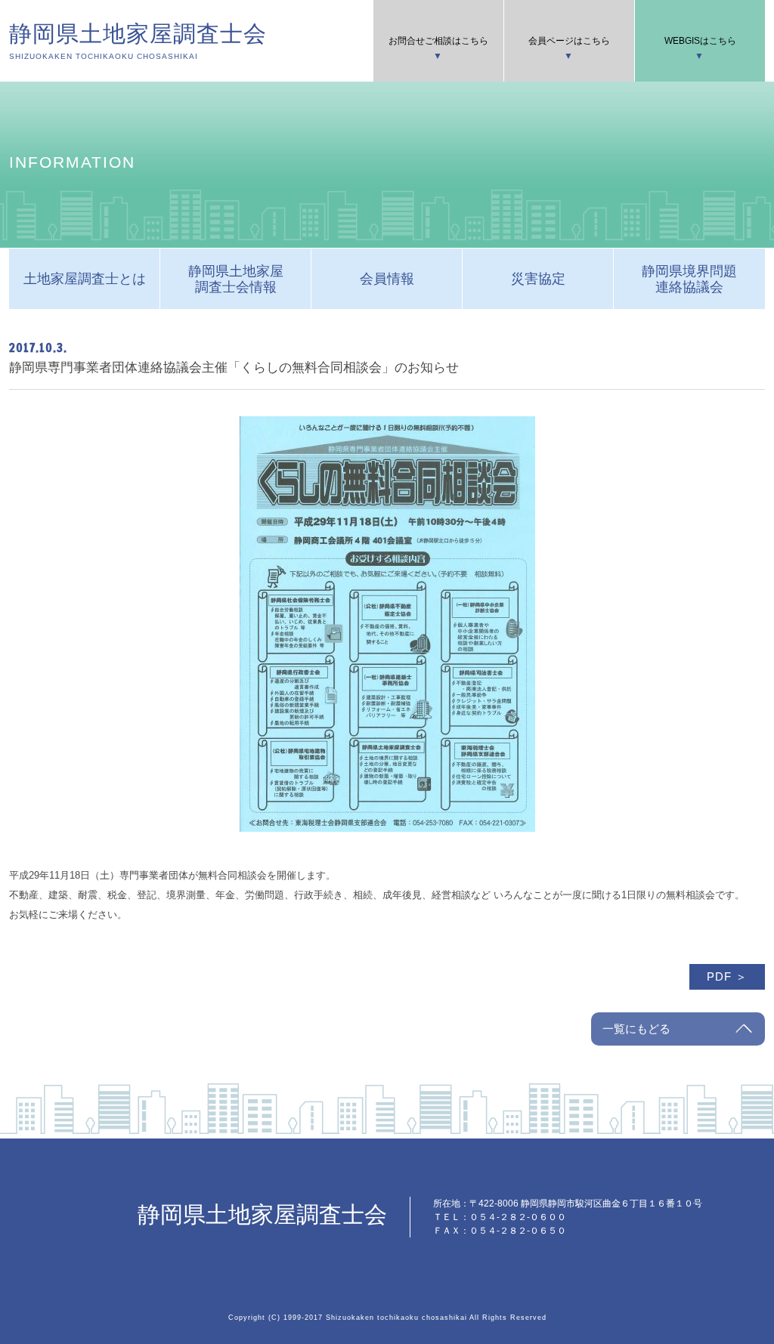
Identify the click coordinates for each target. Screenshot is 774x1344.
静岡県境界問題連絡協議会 (689, 279)
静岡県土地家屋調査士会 (138, 40)
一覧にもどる (636, 1028)
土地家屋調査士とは (84, 278)
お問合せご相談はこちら (438, 41)
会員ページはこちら (569, 41)
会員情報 (387, 278)
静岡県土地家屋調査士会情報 (235, 279)
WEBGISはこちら (700, 41)
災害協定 (538, 278)
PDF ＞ (727, 976)
